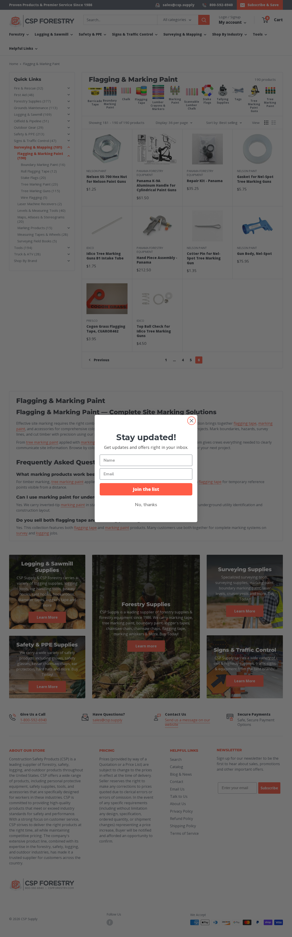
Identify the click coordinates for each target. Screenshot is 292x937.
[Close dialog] (192, 421)
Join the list (146, 489)
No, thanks (146, 505)
